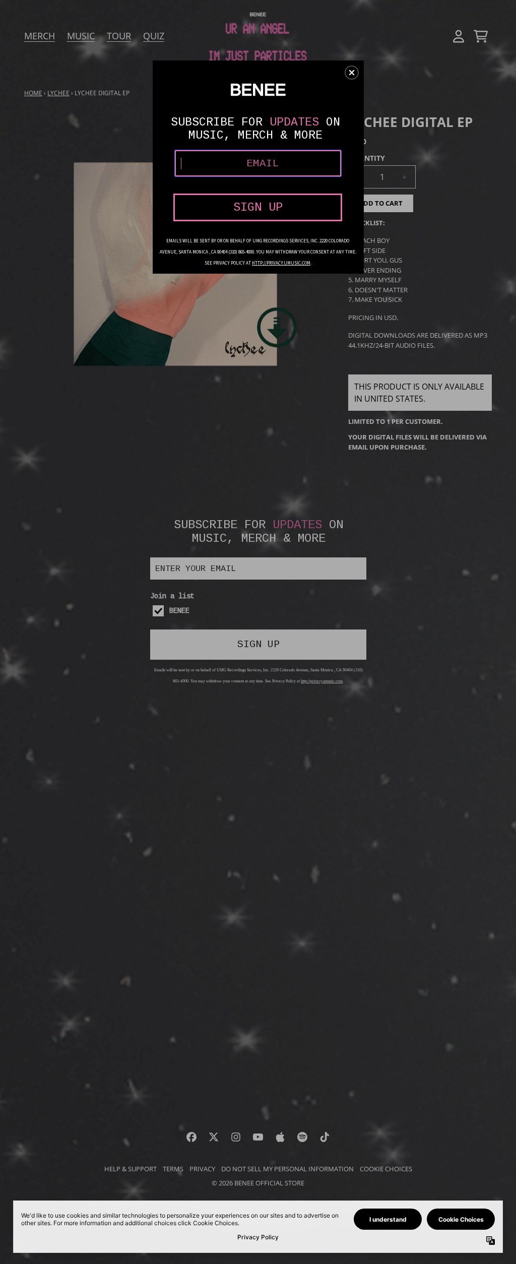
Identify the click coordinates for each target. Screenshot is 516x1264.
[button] (352, 73)
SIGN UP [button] (258, 207)
